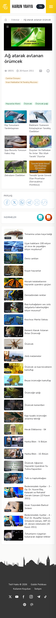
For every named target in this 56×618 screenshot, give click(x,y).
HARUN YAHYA (22, 6)
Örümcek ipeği (41, 103)
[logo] (5, 6)
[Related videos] (7, 27)
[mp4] (48, 217)
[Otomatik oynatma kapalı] (32, 47)
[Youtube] (17, 597)
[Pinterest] (24, 604)
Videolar (15, 19)
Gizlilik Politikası (38, 584)
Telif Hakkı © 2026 (18, 584)
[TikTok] (45, 597)
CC (7, 47)
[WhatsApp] (22, 202)
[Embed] (44, 202)
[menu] (51, 6)
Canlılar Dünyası (13, 78)
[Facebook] (7, 202)
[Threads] (32, 604)
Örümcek (28, 103)
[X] (14, 202)
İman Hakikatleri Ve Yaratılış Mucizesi (21, 82)
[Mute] (12, 43)
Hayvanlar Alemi (13, 103)
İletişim (38, 588)
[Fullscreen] (49, 48)
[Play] (7, 43)
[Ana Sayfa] (6, 20)
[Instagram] (31, 596)
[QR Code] (37, 202)
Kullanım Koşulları (22, 588)
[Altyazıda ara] (40, 70)
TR (40, 6)
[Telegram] (29, 202)
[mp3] (40, 217)
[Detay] (48, 70)
